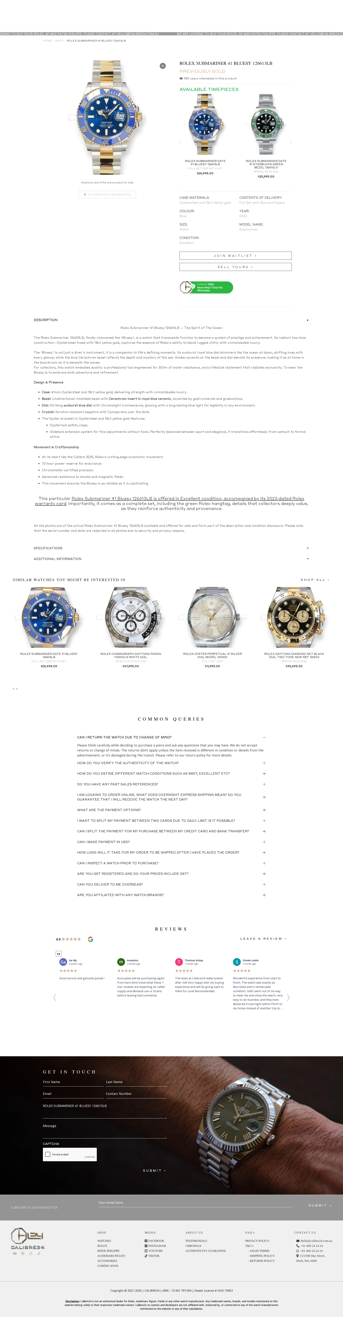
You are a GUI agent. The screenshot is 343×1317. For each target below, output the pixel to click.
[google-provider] (90, 939)
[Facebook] (23, 1253)
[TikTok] (39, 1253)
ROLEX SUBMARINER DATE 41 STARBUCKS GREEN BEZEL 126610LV (266, 164)
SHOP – (60, 40)
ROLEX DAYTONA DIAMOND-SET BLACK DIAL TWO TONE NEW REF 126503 (294, 655)
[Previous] (180, 141)
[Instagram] (31, 1253)
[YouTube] (15, 1253)
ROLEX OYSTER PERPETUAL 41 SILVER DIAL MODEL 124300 (212, 655)
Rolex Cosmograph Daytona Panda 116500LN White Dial (130, 655)
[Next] (291, 141)
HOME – (48, 40)
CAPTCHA (51, 1144)
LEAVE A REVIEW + (263, 938)
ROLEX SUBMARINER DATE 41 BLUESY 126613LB (205, 162)
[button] (54, 997)
